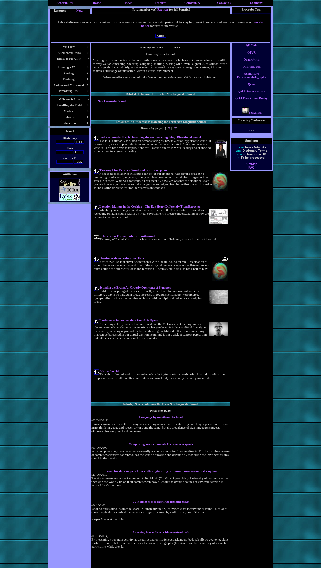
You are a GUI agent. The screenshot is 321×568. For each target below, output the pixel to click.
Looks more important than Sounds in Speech (129, 320)
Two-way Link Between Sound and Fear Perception (133, 170)
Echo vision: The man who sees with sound (127, 236)
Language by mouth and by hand (161, 417)
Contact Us (224, 2)
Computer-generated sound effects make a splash (161, 444)
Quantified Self (252, 66)
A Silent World (109, 371)
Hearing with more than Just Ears (121, 258)
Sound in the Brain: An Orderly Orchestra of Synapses (135, 287)
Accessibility (64, 2)
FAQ (251, 167)
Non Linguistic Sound (112, 101)
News (128, 2)
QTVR (251, 52)
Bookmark (255, 112)
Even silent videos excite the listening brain (161, 501)
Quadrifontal (251, 59)
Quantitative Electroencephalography (251, 75)
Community (192, 2)
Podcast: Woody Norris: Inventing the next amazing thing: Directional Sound (150, 137)
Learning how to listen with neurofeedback (161, 532)
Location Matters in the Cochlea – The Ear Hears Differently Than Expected (149, 206)
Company (256, 2)
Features (160, 2)
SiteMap (251, 164)
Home (97, 2)
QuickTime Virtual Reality (251, 98)
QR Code (251, 45)
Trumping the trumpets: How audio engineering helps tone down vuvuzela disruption (161, 471)
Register (162, 9)
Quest (251, 84)
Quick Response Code (251, 91)
